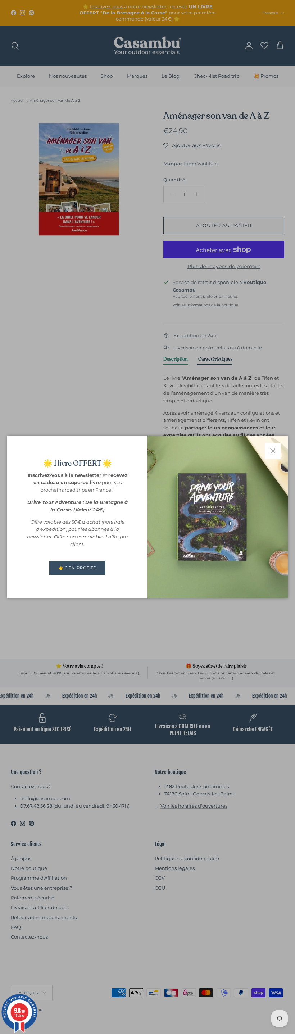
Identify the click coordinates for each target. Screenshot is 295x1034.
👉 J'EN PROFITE (77, 567)
